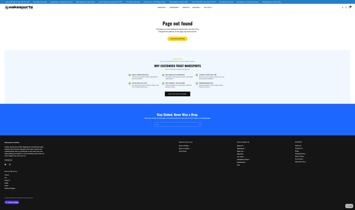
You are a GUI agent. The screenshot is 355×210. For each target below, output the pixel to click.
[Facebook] (7, 164)
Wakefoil (186, 7)
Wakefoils (240, 154)
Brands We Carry (11, 171)
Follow (7, 175)
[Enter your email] (199, 124)
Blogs (297, 151)
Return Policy (299, 156)
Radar (6, 183)
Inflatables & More (243, 159)
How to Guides (184, 146)
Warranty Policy (300, 162)
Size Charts (182, 151)
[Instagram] (11, 164)
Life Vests (208, 7)
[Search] (346, 7)
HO (6, 177)
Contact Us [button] (8, 160)
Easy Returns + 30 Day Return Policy (57, 1)
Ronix (6, 186)
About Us (298, 146)
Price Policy (299, 159)
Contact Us (298, 148)
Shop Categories (243, 142)
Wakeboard (174, 7)
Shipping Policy (300, 154)
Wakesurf (161, 7)
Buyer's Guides (184, 148)
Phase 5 (7, 180)
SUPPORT (298, 142)
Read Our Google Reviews (178, 94)
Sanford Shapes (10, 188)
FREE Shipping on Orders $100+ (80, 1)
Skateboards (241, 162)
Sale (238, 165)
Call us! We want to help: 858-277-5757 (13, 1)
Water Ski (240, 151)
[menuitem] (162, 7)
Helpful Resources (186, 142)
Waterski (196, 7)
